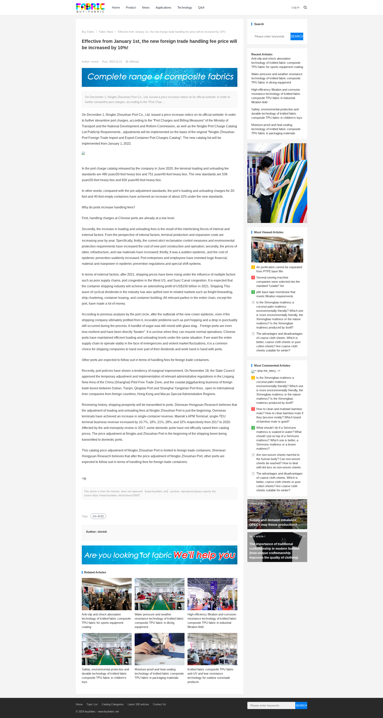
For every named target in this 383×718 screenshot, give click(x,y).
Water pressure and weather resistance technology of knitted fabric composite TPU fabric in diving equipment (276, 78)
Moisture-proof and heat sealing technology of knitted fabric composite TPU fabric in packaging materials (159, 673)
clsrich (95, 61)
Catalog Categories (113, 704)
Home (116, 7)
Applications (163, 7)
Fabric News (106, 31)
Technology (184, 7)
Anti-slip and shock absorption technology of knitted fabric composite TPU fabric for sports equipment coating (277, 63)
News (146, 7)
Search (296, 36)
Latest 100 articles (138, 704)
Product (131, 7)
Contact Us (159, 704)
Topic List (92, 704)
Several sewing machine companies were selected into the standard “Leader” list (278, 281)
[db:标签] (98, 516)
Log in (295, 7)
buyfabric (90, 711)
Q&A (201, 7)
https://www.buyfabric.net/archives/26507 (116, 495)
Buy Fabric (88, 31)
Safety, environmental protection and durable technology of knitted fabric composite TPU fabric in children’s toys (276, 113)
